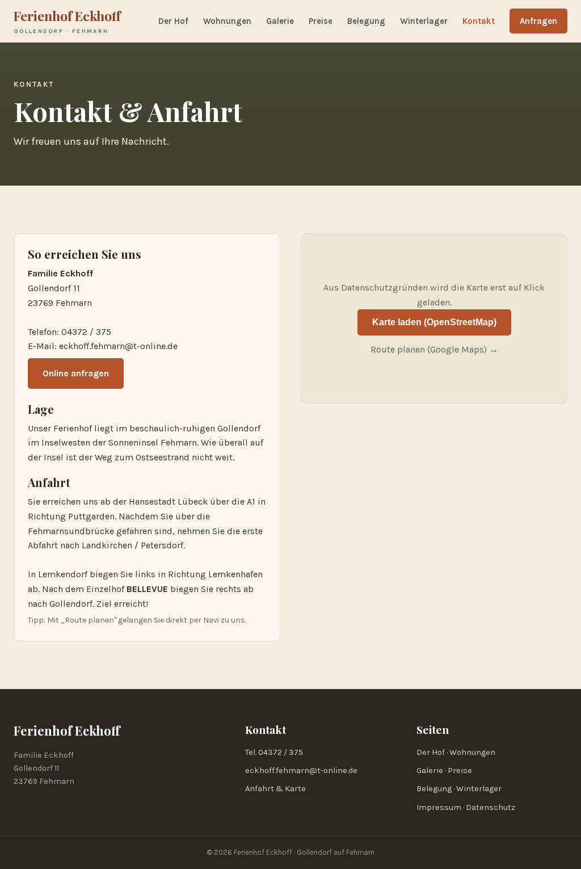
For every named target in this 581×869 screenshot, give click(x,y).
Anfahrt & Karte (275, 789)
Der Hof (173, 21)
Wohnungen (227, 21)
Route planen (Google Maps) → (434, 349)
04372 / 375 (86, 331)
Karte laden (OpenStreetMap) (434, 322)
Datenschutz (490, 807)
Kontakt (478, 21)
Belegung (366, 21)
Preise (320, 21)
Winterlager (424, 21)
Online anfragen (76, 373)
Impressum (438, 807)
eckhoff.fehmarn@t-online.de (118, 346)
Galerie (280, 21)
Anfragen (538, 21)
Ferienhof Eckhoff (67, 21)
